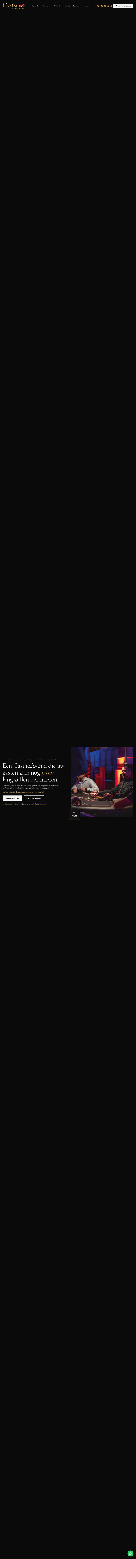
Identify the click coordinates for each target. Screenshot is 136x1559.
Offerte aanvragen (123, 6)
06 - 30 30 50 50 (104, 6)
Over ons (76, 6)
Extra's (68, 6)
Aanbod (35, 6)
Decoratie (46, 6)
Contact (86, 6)
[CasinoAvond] (14, 6)
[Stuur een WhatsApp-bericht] (130, 1553)
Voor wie (57, 6)
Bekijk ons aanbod (34, 798)
